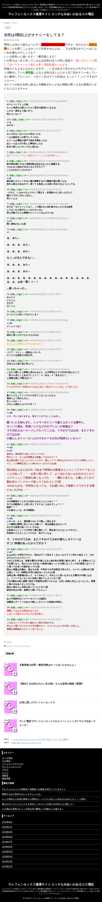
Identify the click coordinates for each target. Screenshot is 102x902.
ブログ (9, 642)
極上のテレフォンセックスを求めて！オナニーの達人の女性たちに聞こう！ (38, 804)
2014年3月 (7, 861)
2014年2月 (7, 866)
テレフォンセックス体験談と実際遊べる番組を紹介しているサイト (34, 789)
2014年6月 (7, 846)
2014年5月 (7, 851)
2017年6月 (7, 822)
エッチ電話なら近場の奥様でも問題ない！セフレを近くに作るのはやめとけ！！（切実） (44, 799)
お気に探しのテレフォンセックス (37, 702)
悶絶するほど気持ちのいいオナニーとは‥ (21, 794)
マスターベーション (22, 646)
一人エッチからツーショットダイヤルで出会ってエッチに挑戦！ (40, 739)
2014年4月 (7, 856)
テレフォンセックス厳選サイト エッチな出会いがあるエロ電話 (51, 14)
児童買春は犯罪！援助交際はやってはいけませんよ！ (48, 664)
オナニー (10, 646)
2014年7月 (7, 841)
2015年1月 (7, 827)
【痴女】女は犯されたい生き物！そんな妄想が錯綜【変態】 (51, 683)
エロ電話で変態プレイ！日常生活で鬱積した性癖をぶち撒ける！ (33, 809)
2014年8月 (7, 836)
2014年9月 (7, 832)
